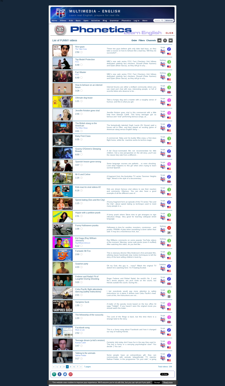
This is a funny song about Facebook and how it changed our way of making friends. (131, 330)
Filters (142, 40)
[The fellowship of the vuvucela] (63, 319)
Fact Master (80, 73)
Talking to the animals (85, 354)
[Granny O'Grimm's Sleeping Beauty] (63, 153)
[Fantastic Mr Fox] (63, 255)
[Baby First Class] (63, 140)
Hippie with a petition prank (87, 213)
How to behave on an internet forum (88, 86)
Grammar (114, 20)
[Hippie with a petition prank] (63, 217)
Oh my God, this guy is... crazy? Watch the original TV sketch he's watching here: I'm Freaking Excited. (131, 267)
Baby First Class (82, 136)
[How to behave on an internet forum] (63, 89)
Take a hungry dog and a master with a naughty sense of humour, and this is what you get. (131, 101)
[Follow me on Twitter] (65, 374)
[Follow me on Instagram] (71, 374)
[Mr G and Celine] (63, 178)
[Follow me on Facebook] (60, 374)
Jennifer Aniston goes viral (87, 110)
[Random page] (165, 42)
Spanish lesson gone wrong (88, 161)
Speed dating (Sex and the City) (90, 200)
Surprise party (81, 264)
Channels (151, 40)
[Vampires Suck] (63, 306)
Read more (168, 382)
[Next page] (171, 42)
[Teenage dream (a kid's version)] (63, 344)
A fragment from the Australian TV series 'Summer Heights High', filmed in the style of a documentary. (131, 177)
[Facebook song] (63, 331)
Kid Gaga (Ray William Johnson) (85, 240)
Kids (71, 20)
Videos (63, 20)
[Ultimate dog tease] (63, 102)
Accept (157, 382)
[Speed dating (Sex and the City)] (63, 204)
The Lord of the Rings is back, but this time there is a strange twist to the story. (131, 318)
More (144, 20)
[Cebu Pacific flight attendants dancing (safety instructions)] (63, 293)
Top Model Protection (85, 60)
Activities (95, 20)
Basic (78, 20)
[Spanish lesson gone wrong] (63, 165)
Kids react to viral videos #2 (88, 187)
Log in (136, 20)
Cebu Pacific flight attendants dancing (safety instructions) (88, 290)
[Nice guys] (63, 51)
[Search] (162, 20)
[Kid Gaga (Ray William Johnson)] (63, 242)
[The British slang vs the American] (63, 127)
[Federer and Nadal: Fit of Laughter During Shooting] (63, 280)
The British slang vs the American (86, 125)
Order (134, 40)
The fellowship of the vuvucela (89, 315)
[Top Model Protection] (63, 63)
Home (54, 20)
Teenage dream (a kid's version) (90, 341)
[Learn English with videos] (110, 13)
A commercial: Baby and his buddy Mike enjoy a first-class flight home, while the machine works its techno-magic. (131, 139)
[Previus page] (159, 42)
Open (85, 20)
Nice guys (81, 48)
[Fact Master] (63, 76)
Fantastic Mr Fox (83, 251)
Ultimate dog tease (84, 98)
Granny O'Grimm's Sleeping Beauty (88, 150)
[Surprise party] (63, 268)
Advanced (169, 20)
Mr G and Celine (82, 174)
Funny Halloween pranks (86, 225)
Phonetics (126, 20)
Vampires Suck (82, 302)
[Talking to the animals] (63, 357)
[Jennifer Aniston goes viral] (63, 114)
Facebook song (82, 328)
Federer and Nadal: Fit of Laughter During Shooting (87, 277)
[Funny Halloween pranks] (63, 229)
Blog (105, 20)
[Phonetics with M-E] (112, 30)
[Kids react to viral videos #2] (63, 191)
